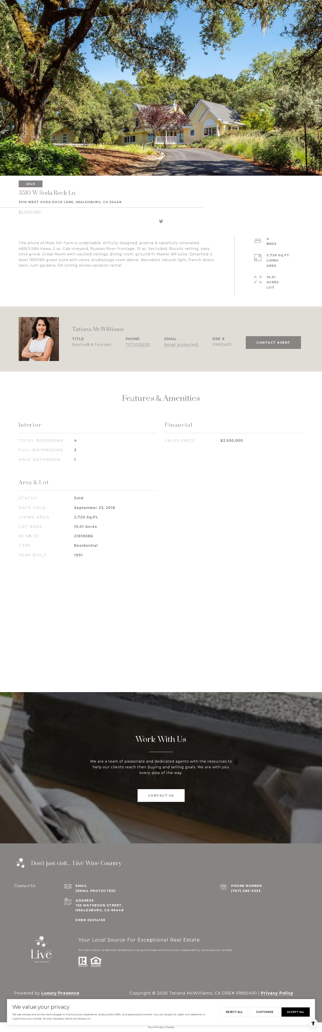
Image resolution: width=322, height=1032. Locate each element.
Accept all (295, 1012)
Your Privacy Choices (161, 1027)
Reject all (234, 1012)
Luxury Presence (60, 993)
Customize (264, 1012)
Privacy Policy (277, 993)
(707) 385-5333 (246, 891)
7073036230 (138, 345)
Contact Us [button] (161, 795)
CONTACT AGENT (273, 343)
